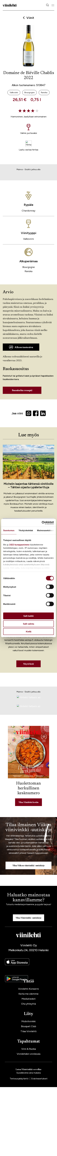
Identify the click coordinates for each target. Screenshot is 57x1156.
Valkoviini (28, 238)
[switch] (50, 587)
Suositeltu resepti (22, 390)
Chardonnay (28, 210)
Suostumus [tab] (8, 530)
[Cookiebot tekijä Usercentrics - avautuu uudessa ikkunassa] (42, 523)
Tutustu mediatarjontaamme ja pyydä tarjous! (28, 904)
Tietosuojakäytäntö (19, 1078)
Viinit (30, 17)
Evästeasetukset (39, 1078)
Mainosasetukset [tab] (45, 530)
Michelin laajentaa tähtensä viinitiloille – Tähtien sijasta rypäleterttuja (29, 485)
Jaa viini (17, 413)
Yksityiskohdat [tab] (26, 530)
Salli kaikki (28, 616)
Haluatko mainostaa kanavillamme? (28, 898)
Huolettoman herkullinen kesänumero (28, 788)
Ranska (28, 271)
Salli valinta (28, 623)
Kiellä (28, 631)
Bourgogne (28, 267)
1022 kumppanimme (19, 544)
